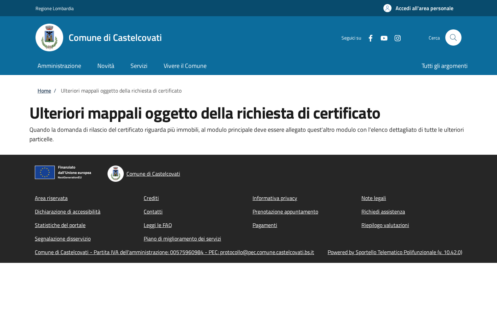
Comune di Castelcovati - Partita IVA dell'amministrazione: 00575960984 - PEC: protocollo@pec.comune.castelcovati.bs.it (174, 252)
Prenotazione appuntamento (285, 211)
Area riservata (51, 198)
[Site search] (453, 37)
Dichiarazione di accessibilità (67, 211)
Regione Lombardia (55, 8)
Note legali (373, 198)
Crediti (151, 198)
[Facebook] (368, 37)
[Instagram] (395, 37)
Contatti (153, 211)
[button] (418, 8)
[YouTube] (381, 37)
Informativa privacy (275, 198)
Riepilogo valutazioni (385, 225)
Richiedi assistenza (383, 211)
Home (44, 90)
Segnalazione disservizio (63, 238)
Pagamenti (265, 225)
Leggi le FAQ (158, 225)
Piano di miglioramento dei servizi (182, 238)
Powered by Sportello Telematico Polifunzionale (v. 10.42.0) (395, 252)
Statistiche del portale (60, 225)
